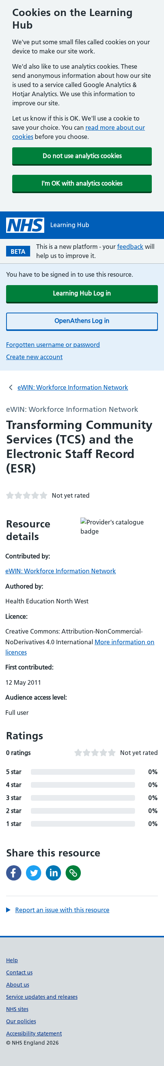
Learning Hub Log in (82, 293)
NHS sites (17, 1009)
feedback (130, 246)
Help (12, 960)
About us (17, 984)
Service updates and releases (41, 996)
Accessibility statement (34, 1033)
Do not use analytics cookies (82, 156)
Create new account (34, 357)
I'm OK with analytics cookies (82, 183)
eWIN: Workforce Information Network (73, 387)
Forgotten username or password (53, 344)
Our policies (21, 1021)
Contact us (19, 972)
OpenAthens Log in (82, 320)
